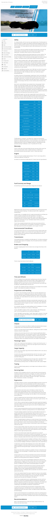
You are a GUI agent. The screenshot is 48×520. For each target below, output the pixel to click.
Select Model (18, 6)
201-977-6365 (45, 3)
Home (12, 6)
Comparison (5, 39)
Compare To (25, 6)
